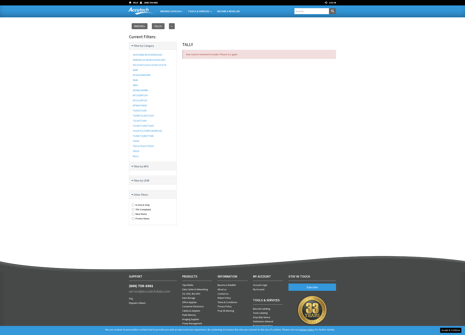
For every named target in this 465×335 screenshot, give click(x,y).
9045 (135, 80)
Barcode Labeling (261, 308)
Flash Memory (189, 315)
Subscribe (312, 287)
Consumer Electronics (193, 306)
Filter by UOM (141, 180)
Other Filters (141, 194)
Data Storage (188, 297)
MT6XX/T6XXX (140, 105)
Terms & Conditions (227, 302)
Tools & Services (199, 11)
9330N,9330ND (140, 90)
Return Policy (224, 297)
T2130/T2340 (139, 120)
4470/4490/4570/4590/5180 (147, 54)
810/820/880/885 (142, 75)
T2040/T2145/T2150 (143, 115)
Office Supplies (189, 302)
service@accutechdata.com (149, 291)
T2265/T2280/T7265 (143, 136)
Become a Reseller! (227, 285)
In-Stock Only (143, 205)
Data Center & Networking (195, 289)
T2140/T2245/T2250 (143, 125)
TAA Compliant (143, 209)
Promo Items (142, 218)
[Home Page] (131, 2)
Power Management (192, 323)
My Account (258, 289)
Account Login (260, 285)
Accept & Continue (451, 330)
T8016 (136, 151)
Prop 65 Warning (226, 310)
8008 (135, 70)
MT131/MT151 (140, 100)
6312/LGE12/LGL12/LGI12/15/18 (149, 64)
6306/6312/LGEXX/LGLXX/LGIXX (149, 59)
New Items (141, 214)
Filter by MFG (141, 166)
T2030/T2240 (139, 110)
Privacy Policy (225, 306)
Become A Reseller (228, 11)
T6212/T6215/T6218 (143, 146)
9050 (135, 85)
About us (222, 289)
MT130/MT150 (140, 95)
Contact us (223, 293)
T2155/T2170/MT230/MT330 (147, 130)
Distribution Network (263, 321)
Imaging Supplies (190, 319)
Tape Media (187, 285)
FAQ (131, 298)
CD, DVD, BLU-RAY (191, 293)
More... (136, 156)
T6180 (136, 141)
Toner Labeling (260, 313)
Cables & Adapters (191, 310)
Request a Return (137, 303)
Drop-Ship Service (261, 317)
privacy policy (306, 329)
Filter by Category (144, 45)
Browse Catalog (170, 11)
